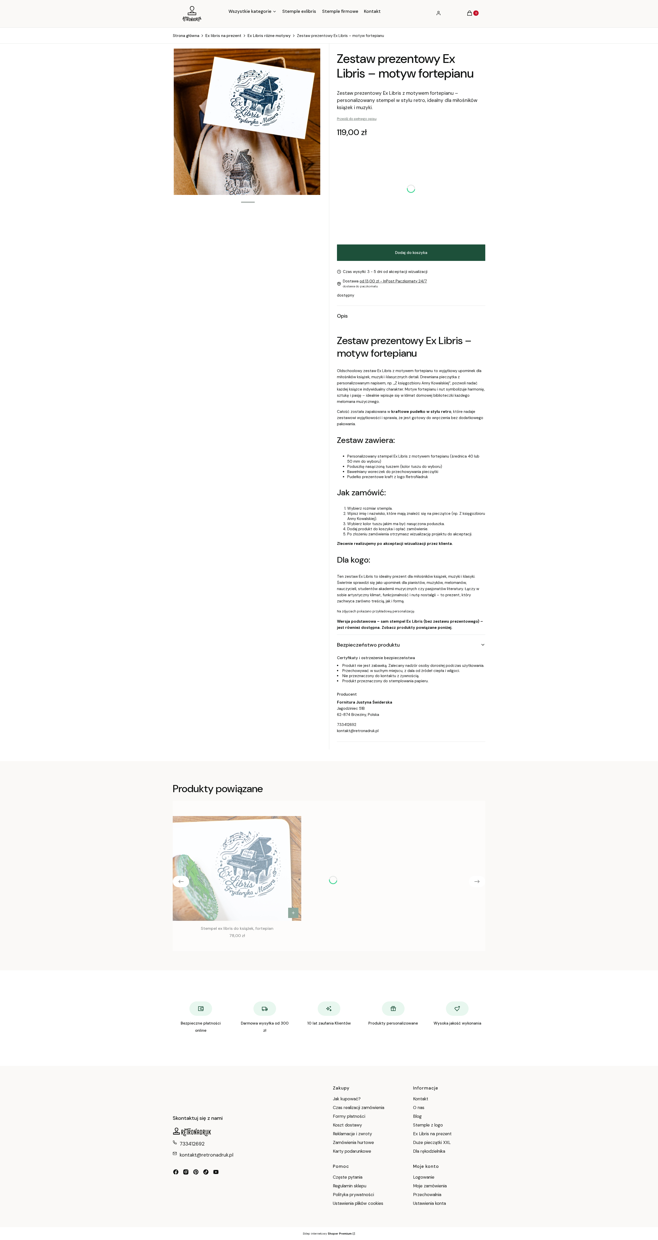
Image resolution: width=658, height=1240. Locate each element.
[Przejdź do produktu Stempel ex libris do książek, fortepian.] (237, 868)
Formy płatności (349, 1116)
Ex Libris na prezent (432, 1134)
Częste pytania (347, 1177)
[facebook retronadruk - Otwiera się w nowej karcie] (176, 1172)
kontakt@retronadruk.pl (358, 730)
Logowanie (423, 1177)
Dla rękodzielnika (429, 1151)
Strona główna (186, 35)
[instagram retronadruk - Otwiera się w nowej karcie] (186, 1172)
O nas (418, 1107)
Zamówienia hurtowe (353, 1142)
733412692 (346, 724)
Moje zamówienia (430, 1186)
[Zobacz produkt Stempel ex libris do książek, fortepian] (293, 913)
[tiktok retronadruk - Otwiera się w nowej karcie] (206, 1172)
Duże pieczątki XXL (432, 1142)
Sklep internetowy (327, 1233)
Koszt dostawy (347, 1125)
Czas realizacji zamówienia (358, 1107)
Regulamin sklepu (349, 1186)
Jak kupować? (347, 1099)
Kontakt (420, 1099)
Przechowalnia (427, 1194)
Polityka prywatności (353, 1194)
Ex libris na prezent (223, 35)
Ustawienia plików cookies (359, 1203)
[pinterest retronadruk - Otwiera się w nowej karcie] (196, 1172)
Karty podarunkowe (352, 1151)
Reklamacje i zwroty (352, 1134)
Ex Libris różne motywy (269, 35)
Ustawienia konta (429, 1203)
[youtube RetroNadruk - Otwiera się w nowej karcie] (216, 1172)
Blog (417, 1116)
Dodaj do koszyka (411, 252)
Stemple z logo (428, 1125)
